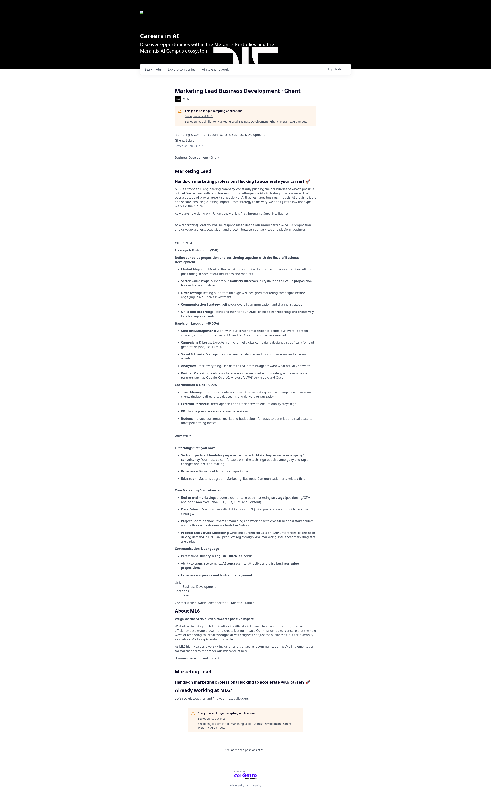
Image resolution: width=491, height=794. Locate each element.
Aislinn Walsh (196, 603)
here (244, 651)
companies (181, 69)
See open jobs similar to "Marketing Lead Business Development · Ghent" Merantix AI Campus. (246, 121)
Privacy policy (237, 785)
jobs (153, 69)
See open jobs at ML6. (199, 116)
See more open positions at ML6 (245, 750)
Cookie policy (254, 785)
